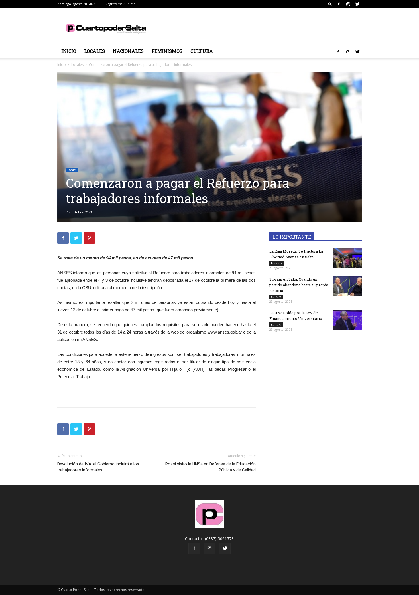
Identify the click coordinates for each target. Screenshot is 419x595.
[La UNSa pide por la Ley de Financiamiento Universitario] (347, 320)
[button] (330, 4)
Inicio (68, 51)
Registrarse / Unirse (120, 4)
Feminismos (167, 51)
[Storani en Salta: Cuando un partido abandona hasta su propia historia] (347, 286)
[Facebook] (338, 4)
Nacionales (128, 51)
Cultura (201, 51)
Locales (94, 51)
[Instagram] (348, 4)
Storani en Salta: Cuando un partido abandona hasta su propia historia (298, 285)
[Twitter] (357, 4)
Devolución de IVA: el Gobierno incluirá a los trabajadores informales (98, 467)
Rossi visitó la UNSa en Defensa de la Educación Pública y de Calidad (210, 467)
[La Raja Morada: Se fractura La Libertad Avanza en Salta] (347, 258)
